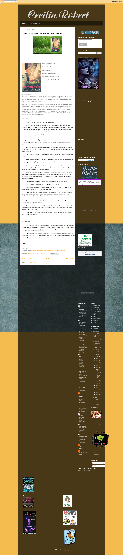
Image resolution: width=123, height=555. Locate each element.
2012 (94, 333)
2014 (94, 328)
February (97, 402)
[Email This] (51, 253)
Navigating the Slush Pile (83, 437)
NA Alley (81, 386)
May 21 (98, 360)
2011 (94, 407)
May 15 (98, 367)
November (97, 339)
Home (24, 23)
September (97, 343)
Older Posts (69, 258)
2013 (94, 331)
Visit (83, 302)
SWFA (94, 322)
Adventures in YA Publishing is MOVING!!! (83, 337)
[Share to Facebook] (56, 253)
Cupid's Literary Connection (82, 396)
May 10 (98, 387)
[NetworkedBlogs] (90, 252)
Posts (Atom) (32, 262)
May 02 (98, 392)
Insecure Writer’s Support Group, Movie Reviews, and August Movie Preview (83, 313)
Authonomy (96, 307)
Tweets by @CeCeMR (84, 470)
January (97, 404)
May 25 (98, 358)
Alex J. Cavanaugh (82, 308)
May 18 (98, 363)
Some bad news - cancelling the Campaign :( (83, 429)
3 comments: (44, 253)
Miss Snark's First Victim (82, 323)
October (97, 341)
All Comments (97, 466)
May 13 (98, 383)
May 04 (98, 390)
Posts (95, 463)
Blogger (68, 549)
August (97, 347)
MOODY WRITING (81, 416)
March (96, 399)
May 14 (98, 381)
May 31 (98, 356)
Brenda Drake (82, 344)
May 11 (98, 385)
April (96, 397)
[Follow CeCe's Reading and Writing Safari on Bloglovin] (86, 161)
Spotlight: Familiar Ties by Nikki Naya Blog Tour (42, 33)
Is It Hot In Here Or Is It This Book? (83, 373)
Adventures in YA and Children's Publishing (82, 332)
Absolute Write (96, 305)
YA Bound (81, 407)
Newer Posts (26, 258)
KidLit (94, 316)
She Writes (95, 320)
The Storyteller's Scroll (82, 358)
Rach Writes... (82, 426)
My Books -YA (35, 23)
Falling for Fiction (81, 447)
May (96, 354)
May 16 (98, 365)
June (96, 351)
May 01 (98, 394)
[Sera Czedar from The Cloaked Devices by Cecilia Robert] (90, 97)
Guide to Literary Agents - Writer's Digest (97, 313)
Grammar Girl (96, 309)
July (96, 349)
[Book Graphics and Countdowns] (100, 427)
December (97, 335)
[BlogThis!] (53, 253)
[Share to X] (55, 253)
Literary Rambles (97, 318)
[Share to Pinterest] (58, 253)
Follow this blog (90, 254)
